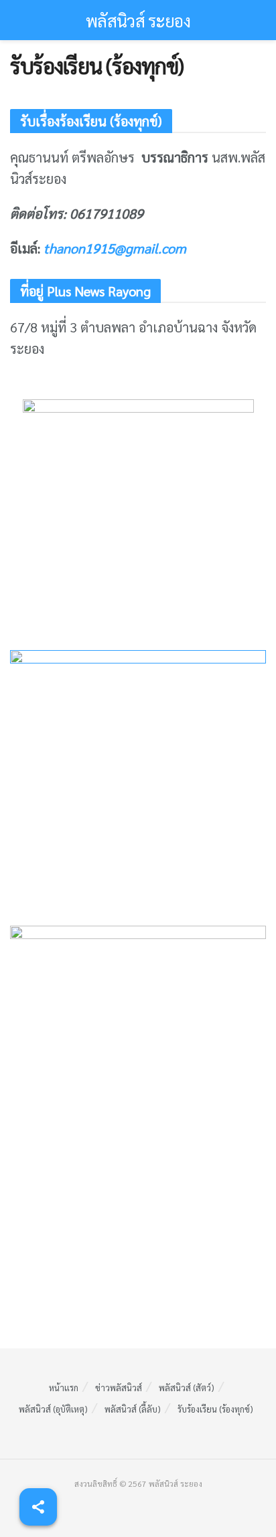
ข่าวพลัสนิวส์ (118, 1387)
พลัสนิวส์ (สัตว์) (186, 1387)
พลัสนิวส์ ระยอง (138, 20)
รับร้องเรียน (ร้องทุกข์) (215, 1409)
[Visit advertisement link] (138, 514)
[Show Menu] (15, 20)
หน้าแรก (63, 1387)
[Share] (38, 1507)
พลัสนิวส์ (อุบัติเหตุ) (53, 1409)
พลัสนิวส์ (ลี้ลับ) (133, 1409)
